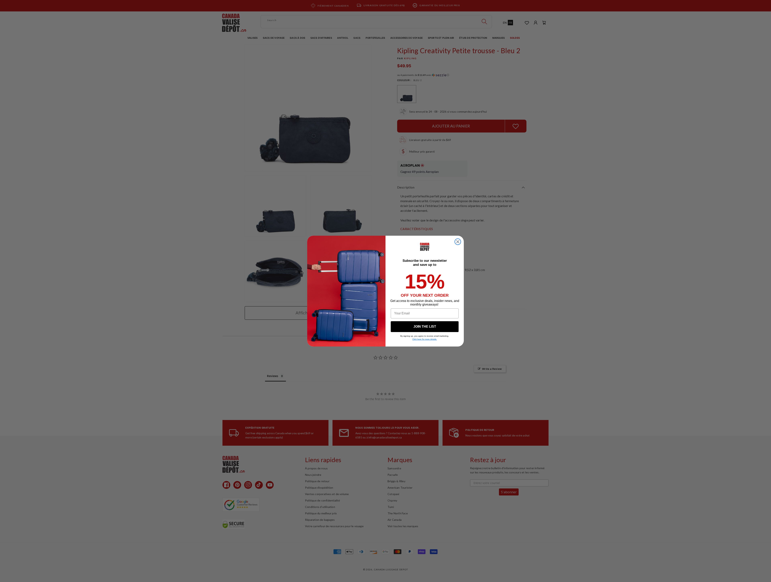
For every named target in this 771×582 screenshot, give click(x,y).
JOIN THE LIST (424, 326)
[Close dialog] (458, 242)
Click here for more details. (424, 339)
